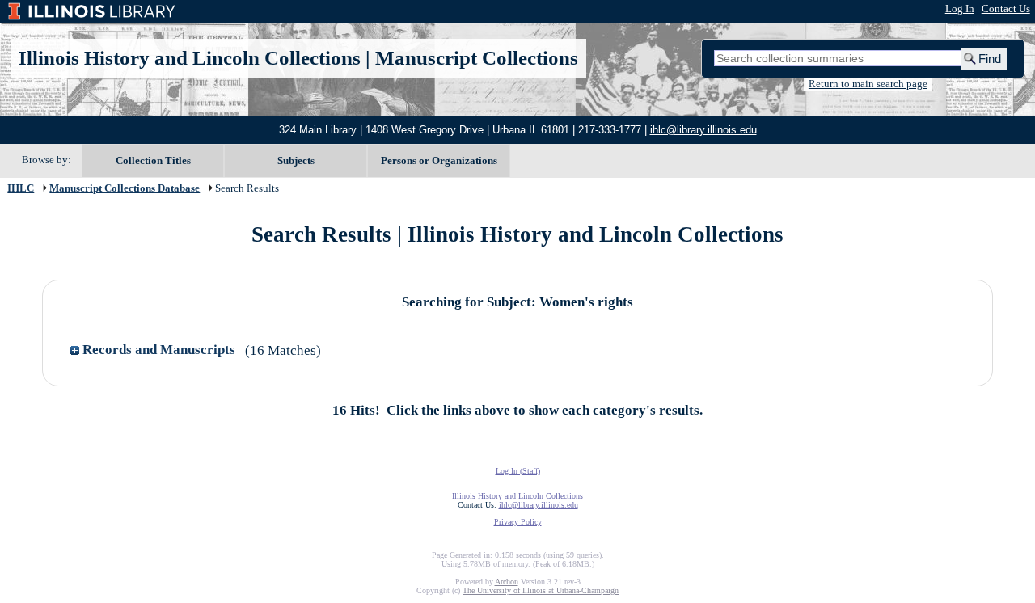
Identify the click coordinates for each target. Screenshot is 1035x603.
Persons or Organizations (439, 160)
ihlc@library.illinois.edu (703, 130)
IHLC (20, 188)
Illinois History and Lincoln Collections (190, 58)
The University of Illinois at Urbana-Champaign (541, 590)
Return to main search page (868, 84)
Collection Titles (153, 160)
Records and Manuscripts (157, 350)
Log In (959, 9)
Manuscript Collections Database (124, 188)
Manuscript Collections (476, 58)
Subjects (296, 160)
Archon (506, 581)
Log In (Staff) (518, 470)
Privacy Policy (518, 521)
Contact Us (1006, 9)
